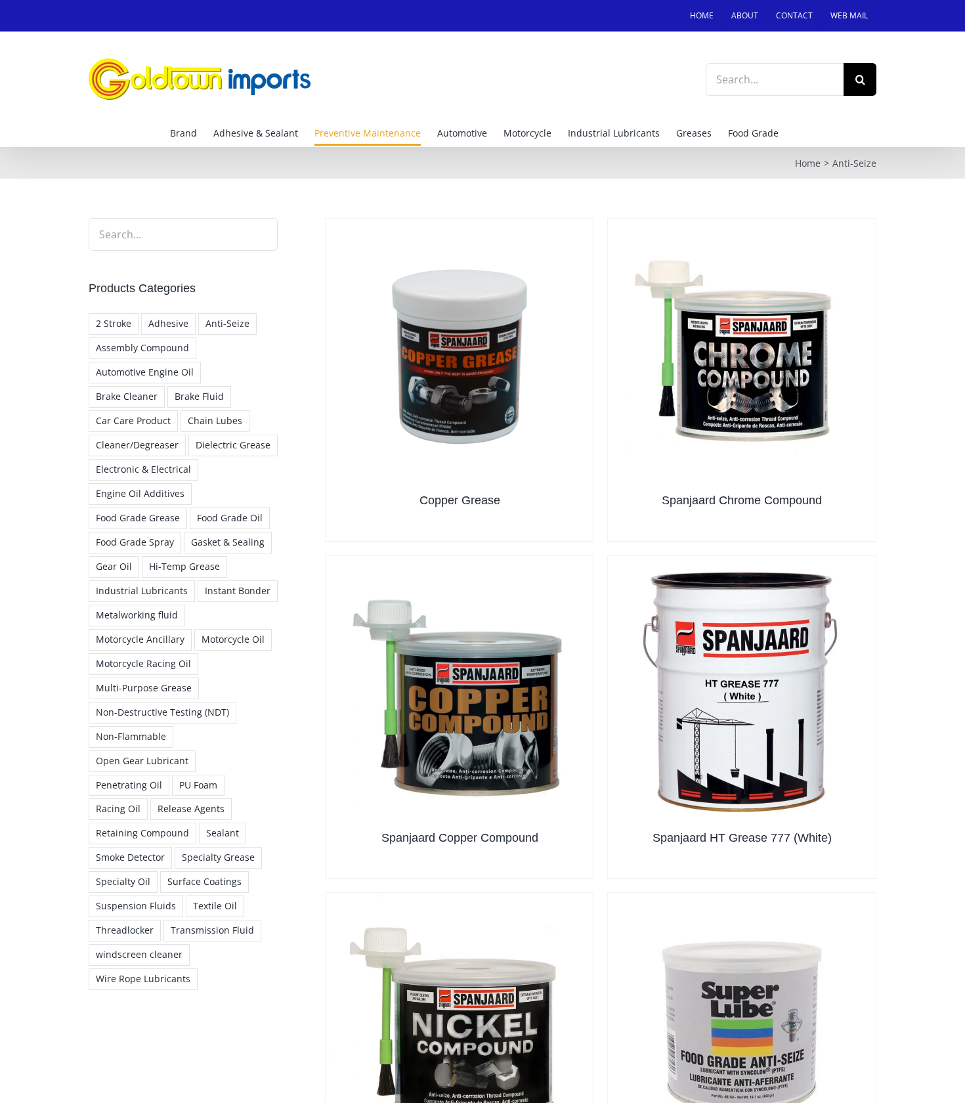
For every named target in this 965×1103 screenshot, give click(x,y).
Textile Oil (215, 905)
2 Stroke (113, 323)
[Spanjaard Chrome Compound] (742, 353)
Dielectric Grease (233, 445)
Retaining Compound (142, 833)
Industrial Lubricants (142, 590)
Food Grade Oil (230, 517)
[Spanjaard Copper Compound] (459, 690)
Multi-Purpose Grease (144, 687)
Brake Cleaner (127, 396)
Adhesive (168, 323)
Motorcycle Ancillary (140, 639)
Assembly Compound (142, 347)
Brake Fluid (199, 396)
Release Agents (191, 808)
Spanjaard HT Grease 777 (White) (742, 837)
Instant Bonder (237, 590)
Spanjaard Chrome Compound (742, 500)
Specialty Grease (218, 857)
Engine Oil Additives (140, 493)
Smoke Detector (130, 857)
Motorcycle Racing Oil (143, 663)
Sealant (222, 833)
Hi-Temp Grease (184, 566)
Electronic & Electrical (143, 469)
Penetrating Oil (129, 785)
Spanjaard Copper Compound (459, 837)
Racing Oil (118, 808)
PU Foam (198, 785)
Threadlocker (125, 930)
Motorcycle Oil (233, 639)
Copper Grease (459, 500)
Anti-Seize (227, 323)
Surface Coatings (204, 881)
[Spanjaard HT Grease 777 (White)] (742, 690)
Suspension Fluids (136, 905)
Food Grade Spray (135, 542)
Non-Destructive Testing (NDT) (162, 712)
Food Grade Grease (138, 517)
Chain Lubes (215, 420)
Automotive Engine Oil (145, 372)
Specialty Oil (123, 881)
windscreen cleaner (139, 954)
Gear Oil (114, 566)
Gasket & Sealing (228, 542)
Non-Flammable (131, 736)
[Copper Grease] (459, 353)
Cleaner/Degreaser (137, 445)
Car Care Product (133, 420)
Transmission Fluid (212, 930)
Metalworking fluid (137, 615)
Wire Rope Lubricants (143, 978)
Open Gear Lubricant (142, 760)
